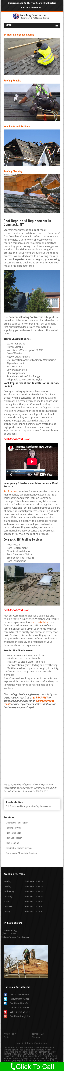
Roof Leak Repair (14, 838)
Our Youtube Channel (19, 1008)
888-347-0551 (36, 7)
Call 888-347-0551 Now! (16, 610)
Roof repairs (11, 491)
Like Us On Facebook (19, 995)
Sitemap (36, 1037)
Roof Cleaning (12, 843)
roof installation (40, 622)
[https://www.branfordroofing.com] (32, 19)
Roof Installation (13, 833)
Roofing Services (13, 828)
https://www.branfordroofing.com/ (16, 937)
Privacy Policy (10, 1034)
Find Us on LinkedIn (19, 1003)
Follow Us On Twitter (19, 999)
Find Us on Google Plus (20, 1016)
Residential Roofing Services (19, 848)
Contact (7, 1037)
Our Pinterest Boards (19, 1012)
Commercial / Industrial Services (21, 853)
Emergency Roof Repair (17, 823)
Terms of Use (38, 1034)
